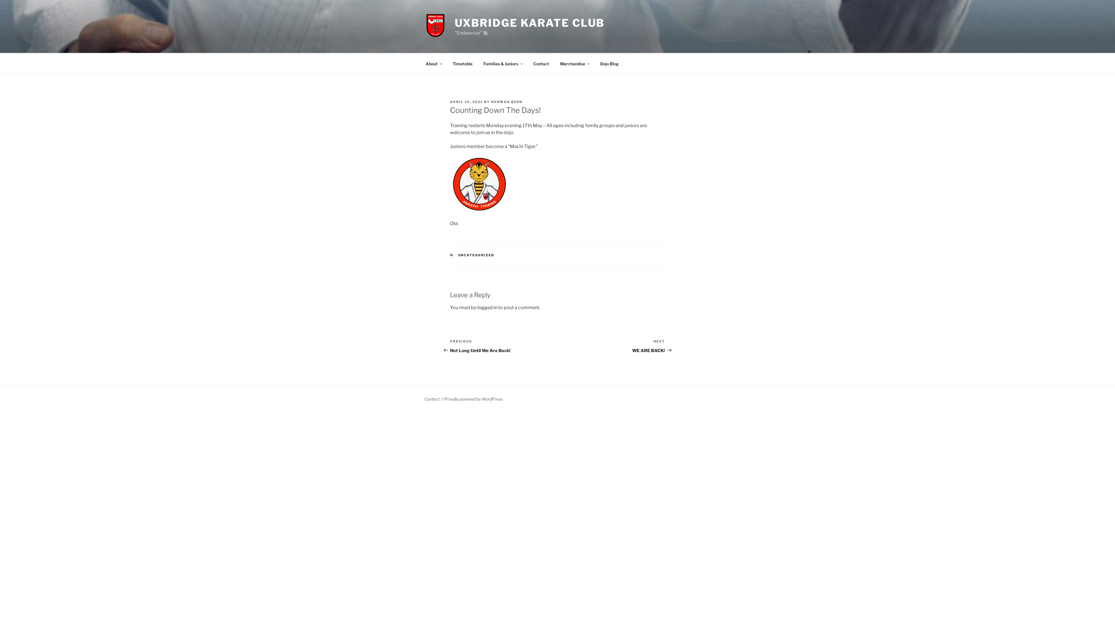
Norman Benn (506, 102)
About (432, 63)
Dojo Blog (609, 63)
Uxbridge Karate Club (530, 23)
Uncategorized (476, 255)
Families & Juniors (500, 63)
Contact (541, 63)
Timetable (462, 63)
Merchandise (572, 63)
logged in (487, 307)
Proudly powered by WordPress (473, 399)
